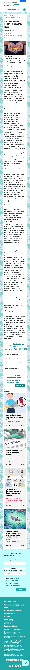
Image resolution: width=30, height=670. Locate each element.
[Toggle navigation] (5, 9)
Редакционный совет (10, 602)
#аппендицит (16, 421)
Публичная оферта (9, 613)
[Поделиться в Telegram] (20, 349)
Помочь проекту (8, 620)
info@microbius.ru (8, 651)
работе (21, 108)
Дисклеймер (7, 623)
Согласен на (13, 584)
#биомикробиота (10, 498)
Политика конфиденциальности (12, 610)
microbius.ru (13, 637)
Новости (12, 15)
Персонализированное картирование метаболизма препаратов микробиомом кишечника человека (13, 534)
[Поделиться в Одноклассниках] (17, 349)
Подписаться (21, 589)
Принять (23, 1)
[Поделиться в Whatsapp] (23, 349)
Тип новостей (14, 568)
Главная (6, 15)
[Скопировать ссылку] (28, 349)
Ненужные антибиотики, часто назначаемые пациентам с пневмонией (14, 452)
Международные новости (13, 17)
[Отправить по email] (25, 349)
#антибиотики (9, 33)
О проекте (7, 616)
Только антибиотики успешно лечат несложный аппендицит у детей (14, 417)
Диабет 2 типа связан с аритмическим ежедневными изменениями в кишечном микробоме (13, 493)
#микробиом (15, 500)
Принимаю (12, 579)
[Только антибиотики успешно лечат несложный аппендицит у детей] (15, 403)
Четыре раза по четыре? (12, 368)
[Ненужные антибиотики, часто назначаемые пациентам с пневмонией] (15, 438)
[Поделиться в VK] (15, 349)
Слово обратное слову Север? (13, 570)
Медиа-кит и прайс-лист (10, 626)
